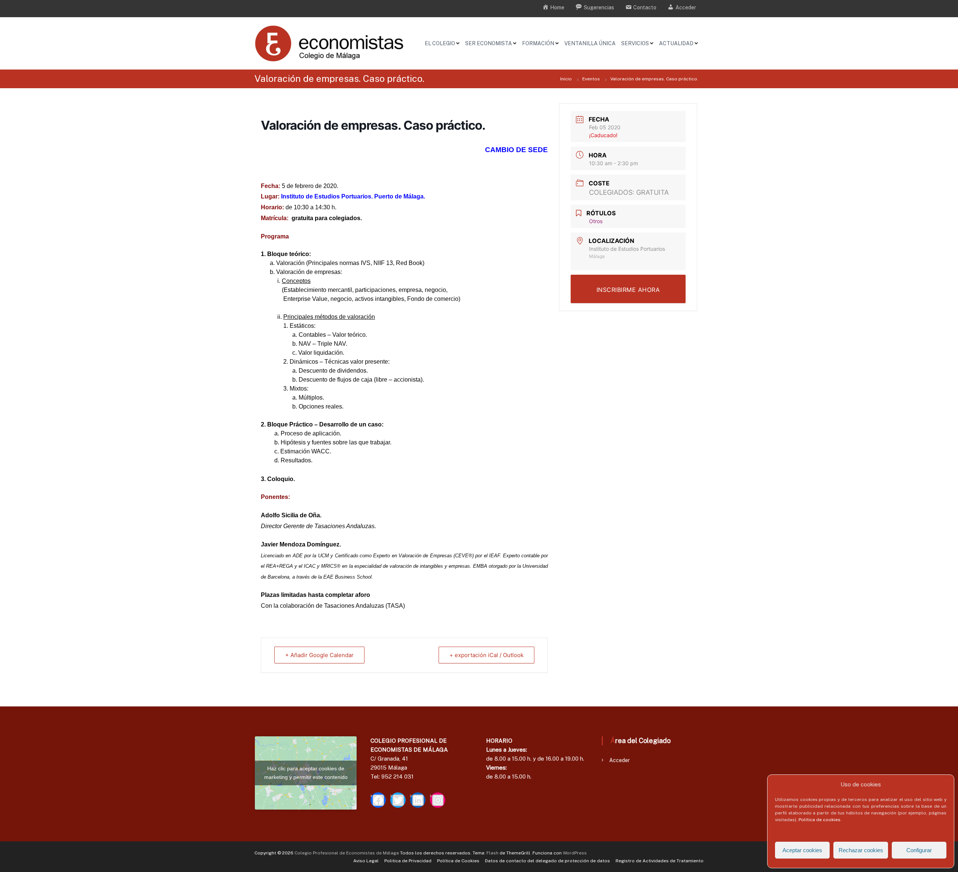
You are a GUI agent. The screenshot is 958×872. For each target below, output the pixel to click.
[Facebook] (378, 800)
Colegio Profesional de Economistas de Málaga (347, 853)
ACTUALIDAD (676, 43)
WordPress (575, 853)
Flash (492, 853)
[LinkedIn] (418, 800)
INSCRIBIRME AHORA (628, 289)
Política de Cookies (458, 860)
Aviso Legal (366, 860)
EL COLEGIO (440, 43)
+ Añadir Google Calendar (319, 655)
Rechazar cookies (861, 850)
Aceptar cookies (802, 850)
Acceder (619, 760)
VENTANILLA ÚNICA (590, 43)
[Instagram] (438, 800)
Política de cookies (819, 819)
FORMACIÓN (538, 43)
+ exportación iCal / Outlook (486, 655)
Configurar (919, 850)
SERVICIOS (635, 43)
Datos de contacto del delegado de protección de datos (547, 860)
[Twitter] (398, 800)
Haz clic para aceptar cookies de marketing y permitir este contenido (306, 772)
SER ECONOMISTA (488, 43)
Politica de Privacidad (407, 860)
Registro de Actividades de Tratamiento (660, 860)
